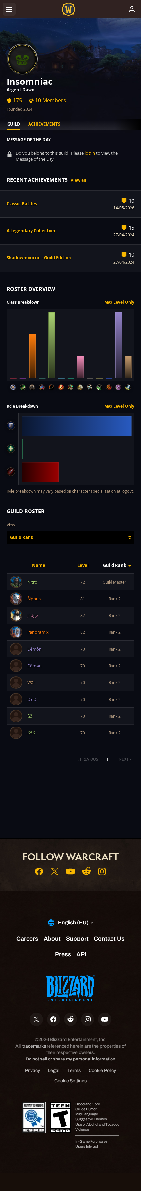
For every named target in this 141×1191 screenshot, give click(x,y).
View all (78, 180)
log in (90, 153)
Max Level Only (119, 302)
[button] (70, 537)
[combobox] (70, 537)
